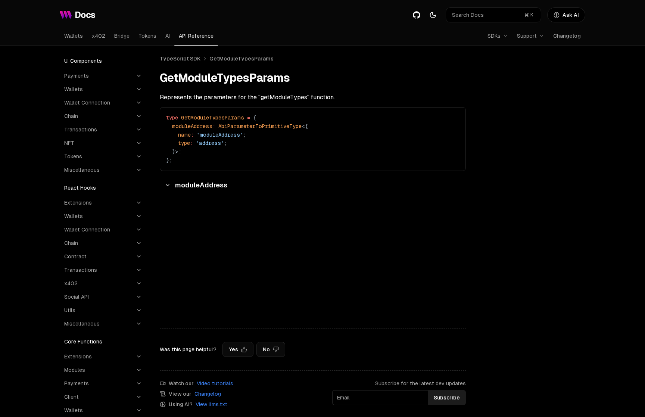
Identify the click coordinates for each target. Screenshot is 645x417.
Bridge (122, 36)
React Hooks (80, 188)
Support (527, 36)
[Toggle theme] (433, 14)
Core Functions (83, 342)
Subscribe (447, 398)
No (266, 349)
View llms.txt (211, 404)
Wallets (73, 36)
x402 (98, 36)
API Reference (196, 36)
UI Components (83, 61)
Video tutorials (215, 383)
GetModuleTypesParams (241, 59)
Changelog (567, 36)
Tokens (147, 36)
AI (167, 36)
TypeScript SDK (180, 59)
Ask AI (571, 15)
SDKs (494, 36)
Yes (233, 349)
